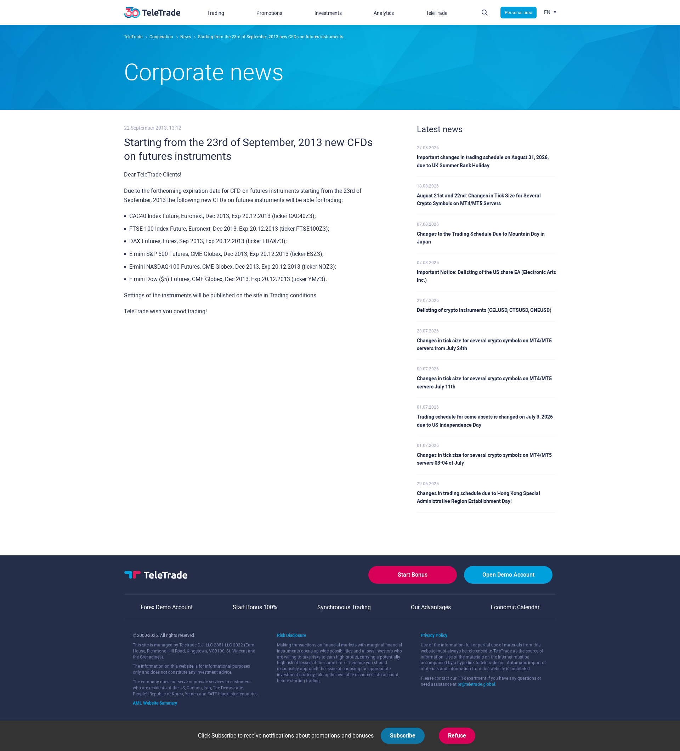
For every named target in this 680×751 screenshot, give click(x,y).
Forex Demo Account (167, 607)
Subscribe (402, 735)
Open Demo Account (508, 574)
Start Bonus (412, 574)
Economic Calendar (515, 607)
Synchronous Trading (344, 607)
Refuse (457, 735)
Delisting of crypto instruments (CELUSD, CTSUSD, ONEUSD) (484, 310)
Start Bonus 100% (255, 607)
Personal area (518, 12)
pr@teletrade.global (476, 684)
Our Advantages (431, 607)
